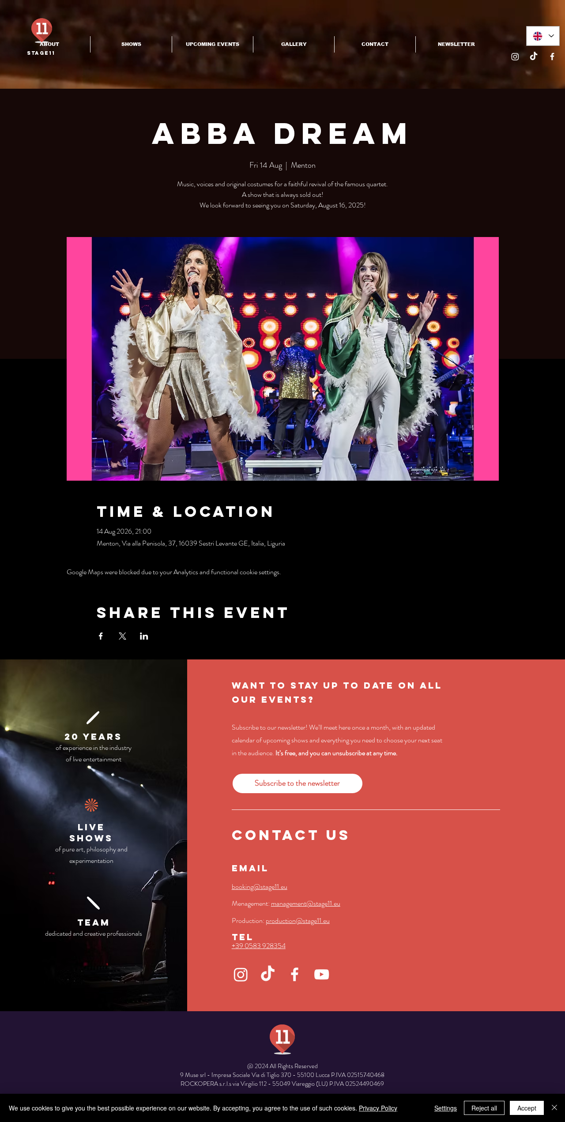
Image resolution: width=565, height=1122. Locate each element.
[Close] (554, 1108)
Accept (526, 1107)
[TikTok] (534, 56)
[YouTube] (322, 974)
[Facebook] (552, 56)
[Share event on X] (122, 636)
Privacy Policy (378, 1107)
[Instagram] (515, 56)
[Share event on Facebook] (101, 636)
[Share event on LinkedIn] (144, 636)
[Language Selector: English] (543, 36)
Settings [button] (445, 1107)
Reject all (484, 1107)
